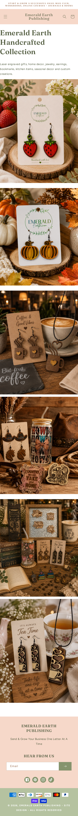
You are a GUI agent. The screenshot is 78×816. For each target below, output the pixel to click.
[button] (5, 17)
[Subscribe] (65, 766)
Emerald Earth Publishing (40, 805)
